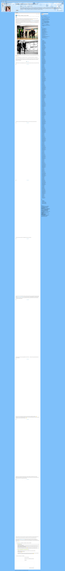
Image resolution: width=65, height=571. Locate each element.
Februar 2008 (43, 189)
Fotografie (42, 209)
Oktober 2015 (43, 122)
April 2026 (43, 41)
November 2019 (43, 87)
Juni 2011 (43, 160)
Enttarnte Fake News (44, 203)
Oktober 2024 (43, 48)
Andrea (42, 206)
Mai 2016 (43, 117)
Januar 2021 (43, 77)
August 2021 (43, 72)
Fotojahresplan (43, 210)
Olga (42, 213)
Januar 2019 (43, 94)
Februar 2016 (43, 119)
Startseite (17, 12)
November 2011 (43, 156)
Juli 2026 (43, 40)
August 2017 (43, 106)
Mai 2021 (43, 74)
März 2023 (43, 58)
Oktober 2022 (43, 62)
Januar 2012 (43, 155)
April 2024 (43, 50)
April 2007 (43, 196)
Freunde (47, 210)
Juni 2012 (43, 151)
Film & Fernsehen (44, 31)
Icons (17, 570)
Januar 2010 (43, 172)
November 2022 (43, 61)
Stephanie (43, 214)
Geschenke (45, 211)
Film (47, 208)
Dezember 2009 (43, 173)
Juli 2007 (43, 194)
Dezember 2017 (43, 103)
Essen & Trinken (43, 30)
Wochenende (45, 216)
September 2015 (43, 123)
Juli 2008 (43, 185)
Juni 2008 (43, 186)
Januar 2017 (43, 111)
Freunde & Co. (30, 16)
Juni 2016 (43, 116)
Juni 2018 (43, 99)
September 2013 (43, 140)
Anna (45, 206)
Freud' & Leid (27, 16)
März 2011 (43, 162)
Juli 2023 (43, 56)
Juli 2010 (43, 168)
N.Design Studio (20, 570)
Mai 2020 (43, 83)
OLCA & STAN (33, 16)
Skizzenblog (43, 201)
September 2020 (43, 80)
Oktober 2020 (43, 79)
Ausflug (48, 206)
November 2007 (43, 191)
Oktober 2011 (43, 157)
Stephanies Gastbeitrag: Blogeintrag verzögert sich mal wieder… (45, 23)
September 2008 (43, 184)
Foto (49, 208)
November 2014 (43, 130)
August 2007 (43, 193)
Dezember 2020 (43, 78)
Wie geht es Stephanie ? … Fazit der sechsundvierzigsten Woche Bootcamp (46, 19)
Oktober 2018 (43, 96)
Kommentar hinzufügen (37, 16)
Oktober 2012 (43, 148)
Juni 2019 (43, 91)
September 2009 (43, 175)
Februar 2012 (43, 154)
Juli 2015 (43, 124)
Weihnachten (42, 216)
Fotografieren (46, 209)
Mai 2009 (43, 178)
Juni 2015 (43, 125)
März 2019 (43, 93)
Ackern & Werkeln (44, 28)
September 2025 (43, 43)
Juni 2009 (43, 177)
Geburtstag (42, 211)
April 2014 (43, 135)
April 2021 (43, 75)
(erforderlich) (27, 557)
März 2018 (43, 101)
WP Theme (16, 570)
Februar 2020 (43, 85)
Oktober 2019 (43, 88)
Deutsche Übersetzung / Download (25, 570)
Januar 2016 (43, 120)
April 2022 (43, 66)
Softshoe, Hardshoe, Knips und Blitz (23, 15)
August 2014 (43, 132)
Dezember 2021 (43, 69)
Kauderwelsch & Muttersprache (45, 36)
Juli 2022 (43, 64)
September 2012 (43, 149)
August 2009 (43, 176)
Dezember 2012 (43, 147)
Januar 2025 (43, 46)
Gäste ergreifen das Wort (44, 34)
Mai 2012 (43, 152)
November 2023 (43, 53)
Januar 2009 (43, 181)
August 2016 (43, 115)
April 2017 (43, 109)
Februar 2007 (43, 197)
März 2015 (43, 127)
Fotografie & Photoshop (24, 16)
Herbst (48, 211)
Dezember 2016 (43, 112)
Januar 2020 (43, 86)
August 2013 (43, 141)
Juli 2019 (43, 90)
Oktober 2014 (43, 131)
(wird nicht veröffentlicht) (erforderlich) (29, 558)
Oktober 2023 (43, 54)
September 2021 (43, 71)
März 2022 (43, 67)
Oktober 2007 (43, 192)
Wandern (47, 215)
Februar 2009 (43, 180)
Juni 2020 (43, 82)
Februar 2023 (43, 59)
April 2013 (43, 144)
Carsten (43, 207)
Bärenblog (43, 200)
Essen (42, 208)
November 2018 (43, 95)
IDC (49, 211)
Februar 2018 (43, 102)
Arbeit (46, 206)
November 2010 (43, 165)
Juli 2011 (43, 159)
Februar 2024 (43, 51)
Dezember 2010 (43, 164)
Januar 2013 (43, 146)
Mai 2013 (43, 143)
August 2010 (43, 167)
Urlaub (44, 215)
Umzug (42, 215)
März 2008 (43, 188)
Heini (47, 211)
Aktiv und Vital (33, 24)
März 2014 (43, 136)
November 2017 (43, 104)
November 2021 (43, 70)
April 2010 (43, 170)
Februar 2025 (43, 45)
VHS (45, 215)
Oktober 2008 (43, 183)
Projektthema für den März (22, 539)
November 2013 (43, 139)
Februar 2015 (43, 128)
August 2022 (43, 63)
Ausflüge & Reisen (20, 16)
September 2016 (43, 114)
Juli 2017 (43, 107)
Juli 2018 (43, 98)
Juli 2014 (43, 133)
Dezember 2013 (43, 138)
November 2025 (43, 42)
